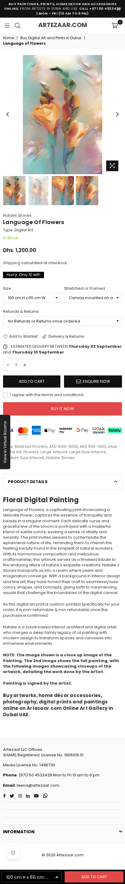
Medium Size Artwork (23, 458)
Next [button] (117, 114)
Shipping (11, 263)
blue (112, 446)
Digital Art (12, 452)
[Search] (17, 25)
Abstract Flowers (31, 446)
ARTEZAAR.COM (62, 25)
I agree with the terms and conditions (46, 395)
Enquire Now (96, 381)
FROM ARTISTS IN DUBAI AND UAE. (62, 9)
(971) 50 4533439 (35, 775)
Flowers (31, 452)
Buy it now (62, 409)
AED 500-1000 (93, 446)
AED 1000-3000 (63, 446)
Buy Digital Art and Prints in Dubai (50, 38)
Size (7, 288)
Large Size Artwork (87, 452)
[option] (62, 114)
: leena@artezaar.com (37, 785)
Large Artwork (54, 452)
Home (8, 38)
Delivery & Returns (66, 336)
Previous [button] (7, 114)
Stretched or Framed (84, 288)
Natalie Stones (17, 215)
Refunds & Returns (21, 311)
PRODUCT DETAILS (28, 482)
